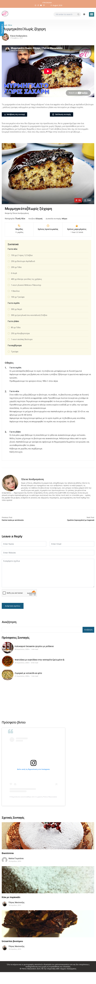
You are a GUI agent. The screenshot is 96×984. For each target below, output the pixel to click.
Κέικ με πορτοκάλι (11, 897)
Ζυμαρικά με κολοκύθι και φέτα (28, 673)
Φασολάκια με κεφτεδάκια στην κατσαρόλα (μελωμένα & (39, 659)
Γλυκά (4, 25)
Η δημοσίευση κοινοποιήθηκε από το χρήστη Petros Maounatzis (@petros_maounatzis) (33, 797)
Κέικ (10, 25)
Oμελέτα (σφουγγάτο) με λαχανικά (80, 520)
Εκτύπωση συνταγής (63, 114)
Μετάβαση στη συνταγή (16, 114)
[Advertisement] (48, 700)
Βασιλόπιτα (8, 853)
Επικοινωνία (47, 2)
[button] (91, 14)
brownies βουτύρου (12, 941)
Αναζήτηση (9, 622)
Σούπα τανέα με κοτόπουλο (13, 520)
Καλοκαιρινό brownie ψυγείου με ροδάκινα (34, 646)
